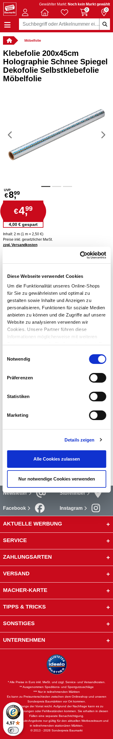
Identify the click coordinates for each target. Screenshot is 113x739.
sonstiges (19, 623)
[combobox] (64, 24)
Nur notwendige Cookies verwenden (56, 478)
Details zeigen (79, 439)
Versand (16, 573)
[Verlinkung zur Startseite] (8, 40)
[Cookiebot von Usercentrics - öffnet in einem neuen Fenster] (80, 255)
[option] (56, 134)
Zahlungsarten (27, 557)
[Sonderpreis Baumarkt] (10, 8)
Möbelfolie (32, 40)
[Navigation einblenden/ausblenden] (7, 25)
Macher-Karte (25, 590)
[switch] (97, 378)
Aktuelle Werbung (32, 524)
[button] (25, 12)
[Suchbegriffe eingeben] (104, 24)
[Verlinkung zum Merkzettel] (64, 12)
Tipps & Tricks (24, 607)
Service (15, 540)
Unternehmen (24, 640)
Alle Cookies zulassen (56, 458)
